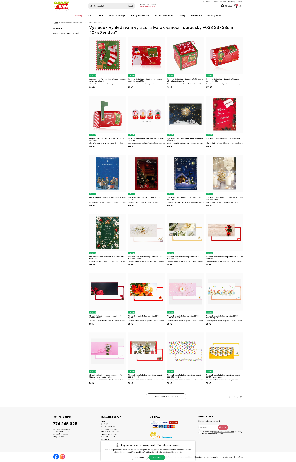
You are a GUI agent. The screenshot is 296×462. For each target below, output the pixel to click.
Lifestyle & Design (117, 15)
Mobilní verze (199, 457)
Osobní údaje (212, 457)
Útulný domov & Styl (140, 15)
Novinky (78, 15)
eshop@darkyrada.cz (60, 434)
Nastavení (139, 457)
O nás (240, 2)
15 (241, 397)
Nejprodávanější (108, 426)
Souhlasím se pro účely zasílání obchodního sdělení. (222, 433)
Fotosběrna (196, 15)
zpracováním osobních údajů (223, 432)
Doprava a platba (219, 2)
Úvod (56, 23)
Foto (101, 15)
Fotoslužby (206, 2)
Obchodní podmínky (109, 429)
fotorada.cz (106, 439)
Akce (103, 421)
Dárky (91, 15)
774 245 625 (65, 423)
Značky (182, 15)
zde (180, 452)
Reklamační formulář (110, 432)
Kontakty (231, 2)
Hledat (130, 6)
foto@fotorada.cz (59, 436)
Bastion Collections (164, 15)
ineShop (240, 457)
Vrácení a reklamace (109, 434)
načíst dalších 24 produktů (166, 396)
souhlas (154, 450)
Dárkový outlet (214, 15)
